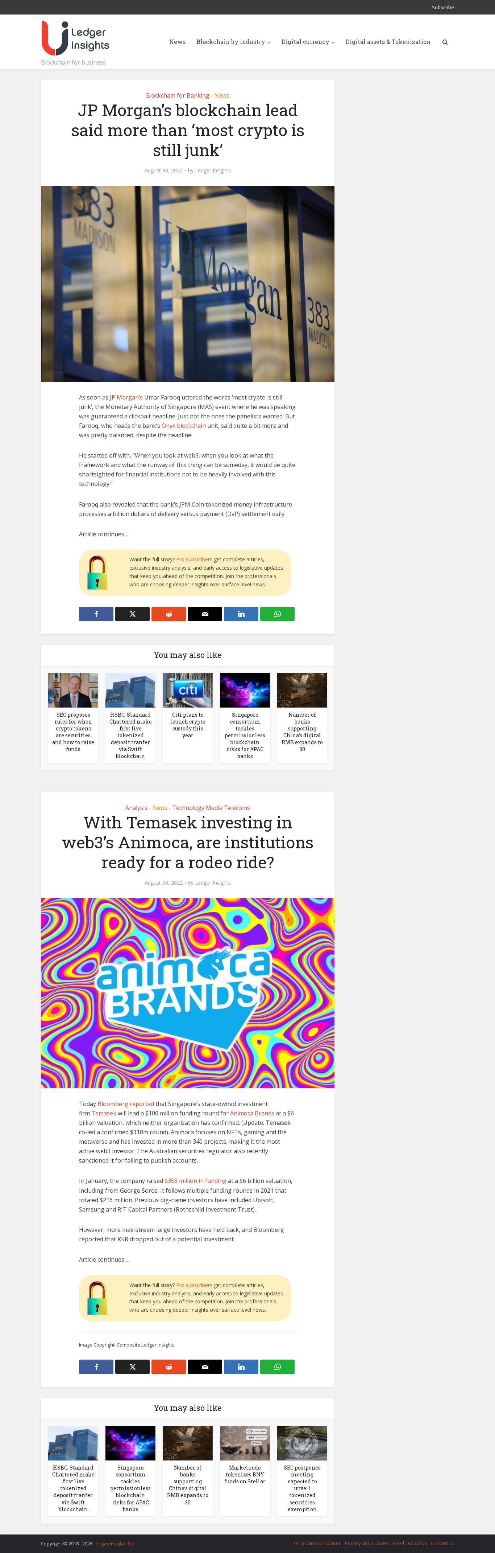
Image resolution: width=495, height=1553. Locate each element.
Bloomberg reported (125, 1104)
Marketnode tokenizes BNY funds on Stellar (245, 1474)
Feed (398, 1543)
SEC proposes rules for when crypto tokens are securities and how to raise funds (73, 732)
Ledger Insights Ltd (113, 1543)
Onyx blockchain (184, 426)
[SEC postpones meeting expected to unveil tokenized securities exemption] (302, 1443)
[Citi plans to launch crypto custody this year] (188, 690)
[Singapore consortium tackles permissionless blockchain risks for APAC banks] (245, 690)
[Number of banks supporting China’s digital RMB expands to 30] (302, 690)
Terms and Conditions (317, 1543)
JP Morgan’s (126, 397)
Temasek (103, 1113)
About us (417, 1543)
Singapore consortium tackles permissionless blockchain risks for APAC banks (245, 735)
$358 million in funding (195, 1181)
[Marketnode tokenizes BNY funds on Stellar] (245, 1443)
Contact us (442, 1543)
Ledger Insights (213, 170)
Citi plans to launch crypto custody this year (187, 725)
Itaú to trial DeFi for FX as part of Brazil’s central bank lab (240, 1540)
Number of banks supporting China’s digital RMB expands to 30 (302, 732)
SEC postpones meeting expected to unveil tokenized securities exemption (302, 1488)
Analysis (136, 808)
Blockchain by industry (230, 41)
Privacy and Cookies (367, 1543)
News (177, 41)
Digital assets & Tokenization (388, 41)
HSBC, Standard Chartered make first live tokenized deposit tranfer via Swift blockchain (130, 735)
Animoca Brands (252, 1113)
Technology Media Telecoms (211, 808)
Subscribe (443, 7)
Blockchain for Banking (177, 95)
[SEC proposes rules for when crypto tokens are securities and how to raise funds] (73, 690)
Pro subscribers (194, 559)
